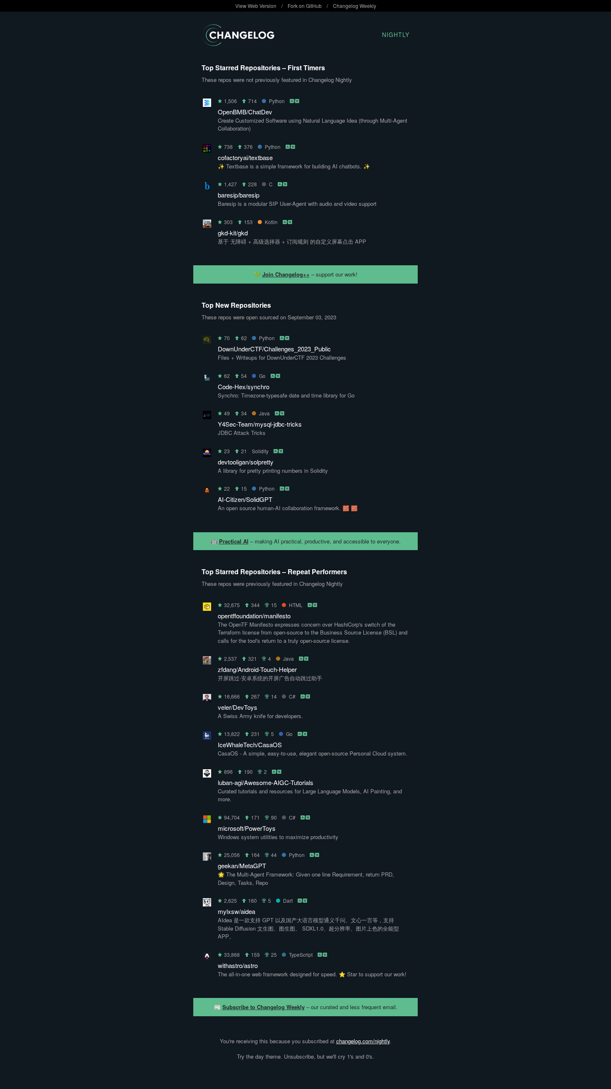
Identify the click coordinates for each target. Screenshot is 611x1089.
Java (264, 413)
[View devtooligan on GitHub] (207, 454)
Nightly (395, 34)
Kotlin (271, 221)
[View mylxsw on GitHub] (207, 904)
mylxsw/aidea (236, 911)
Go (262, 375)
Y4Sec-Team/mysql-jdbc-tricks (260, 424)
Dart (288, 900)
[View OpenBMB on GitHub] (207, 104)
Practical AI (234, 541)
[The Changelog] (238, 43)
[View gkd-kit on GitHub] (207, 225)
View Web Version (255, 5)
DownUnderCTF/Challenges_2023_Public (274, 348)
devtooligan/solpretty (245, 461)
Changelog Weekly (354, 5)
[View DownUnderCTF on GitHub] (207, 341)
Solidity (260, 450)
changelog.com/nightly (363, 1041)
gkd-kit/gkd (233, 232)
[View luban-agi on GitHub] (207, 775)
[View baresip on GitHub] (207, 187)
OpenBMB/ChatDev (245, 111)
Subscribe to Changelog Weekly (263, 1007)
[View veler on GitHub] (207, 699)
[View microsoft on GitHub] (207, 820)
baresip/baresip (238, 194)
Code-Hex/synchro (243, 386)
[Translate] (295, 100)
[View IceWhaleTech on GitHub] (207, 737)
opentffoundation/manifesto (254, 615)
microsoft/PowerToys (247, 828)
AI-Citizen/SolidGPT (245, 499)
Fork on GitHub (305, 5)
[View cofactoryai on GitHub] (207, 150)
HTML (296, 604)
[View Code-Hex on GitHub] (207, 379)
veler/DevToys (237, 707)
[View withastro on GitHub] (207, 958)
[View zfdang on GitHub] (207, 662)
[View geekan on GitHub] (207, 858)
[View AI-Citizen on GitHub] (207, 491)
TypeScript (301, 954)
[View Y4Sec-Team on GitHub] (207, 416)
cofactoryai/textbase (245, 157)
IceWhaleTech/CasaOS (250, 744)
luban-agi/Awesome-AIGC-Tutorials (265, 782)
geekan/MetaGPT (242, 865)
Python (277, 100)
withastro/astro (238, 965)
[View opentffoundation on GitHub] (207, 608)
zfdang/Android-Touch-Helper (257, 669)
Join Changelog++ (286, 274)
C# (292, 696)
